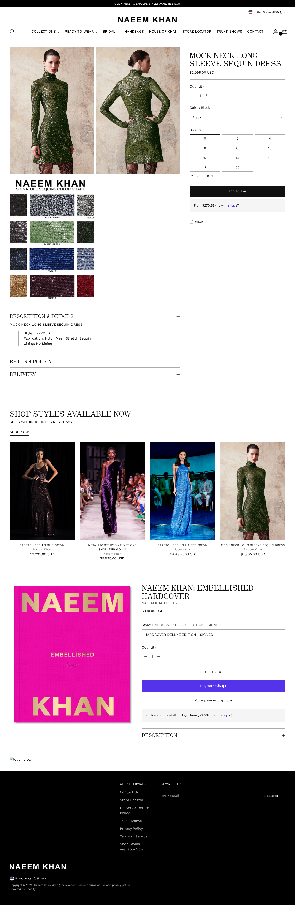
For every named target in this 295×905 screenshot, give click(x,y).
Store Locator (132, 800)
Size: (195, 130)
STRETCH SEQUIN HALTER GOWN (183, 545)
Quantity (197, 86)
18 (205, 168)
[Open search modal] (12, 31)
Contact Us (129, 792)
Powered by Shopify (22, 889)
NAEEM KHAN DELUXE (161, 603)
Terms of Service (134, 836)
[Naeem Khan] (147, 19)
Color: (200, 108)
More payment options (213, 700)
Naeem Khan (42, 885)
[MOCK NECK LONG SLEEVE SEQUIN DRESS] (252, 491)
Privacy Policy (131, 828)
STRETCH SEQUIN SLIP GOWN (42, 545)
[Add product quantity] (194, 95)
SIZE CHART (205, 176)
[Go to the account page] (274, 31)
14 (237, 158)
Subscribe (271, 796)
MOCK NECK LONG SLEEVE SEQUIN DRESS (253, 545)
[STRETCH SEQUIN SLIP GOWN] (42, 491)
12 (205, 158)
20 (237, 168)
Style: (181, 625)
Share (200, 222)
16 (270, 158)
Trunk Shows (131, 821)
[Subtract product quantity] (207, 95)
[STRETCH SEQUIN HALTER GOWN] (182, 491)
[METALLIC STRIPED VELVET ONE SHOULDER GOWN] (112, 491)
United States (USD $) (268, 12)
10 (270, 148)
